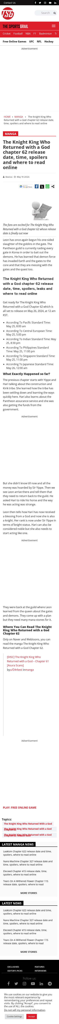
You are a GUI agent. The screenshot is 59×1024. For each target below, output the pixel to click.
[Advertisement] (29, 80)
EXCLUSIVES (13, 966)
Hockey (48, 41)
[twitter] (40, 3)
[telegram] (50, 984)
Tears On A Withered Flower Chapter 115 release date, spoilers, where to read (25, 883)
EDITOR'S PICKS (15, 970)
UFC (31, 41)
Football (18, 33)
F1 (34, 33)
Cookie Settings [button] (14, 1016)
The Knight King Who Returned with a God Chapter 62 (28, 829)
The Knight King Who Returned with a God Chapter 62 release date (28, 835)
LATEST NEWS (11, 903)
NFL (39, 41)
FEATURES (39, 966)
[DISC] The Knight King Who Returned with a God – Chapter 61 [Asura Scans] (28, 661)
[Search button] (54, 13)
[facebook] (35, 3)
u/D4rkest (16, 670)
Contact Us (10, 2)
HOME (7, 116)
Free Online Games (14, 41)
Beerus (9, 177)
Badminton (45, 33)
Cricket (6, 33)
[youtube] (50, 3)
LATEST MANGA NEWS (18, 844)
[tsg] (16, 13)
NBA (28, 33)
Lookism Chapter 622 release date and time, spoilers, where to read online (27, 853)
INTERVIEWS (40, 970)
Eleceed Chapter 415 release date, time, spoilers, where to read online (25, 873)
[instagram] (45, 3)
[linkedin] (55, 3)
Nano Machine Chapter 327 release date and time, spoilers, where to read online (28, 863)
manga (29, 670)
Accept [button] (31, 1016)
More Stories (28, 893)
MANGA (18, 116)
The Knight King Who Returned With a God (28, 823)
